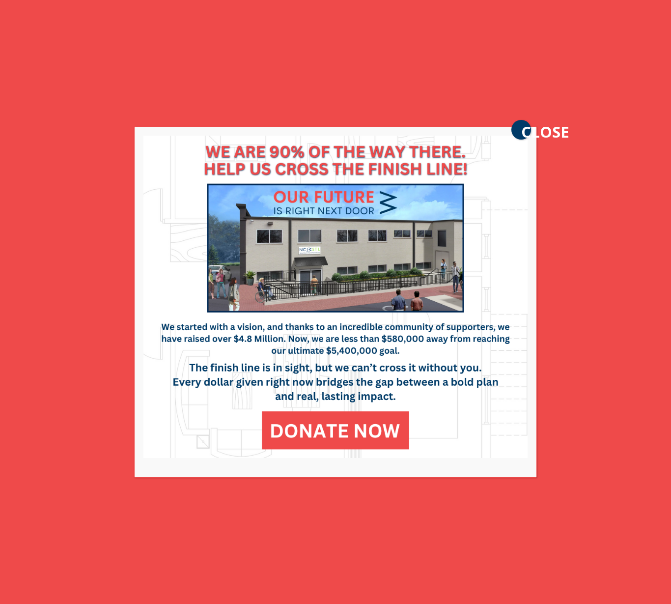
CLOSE (526, 130)
